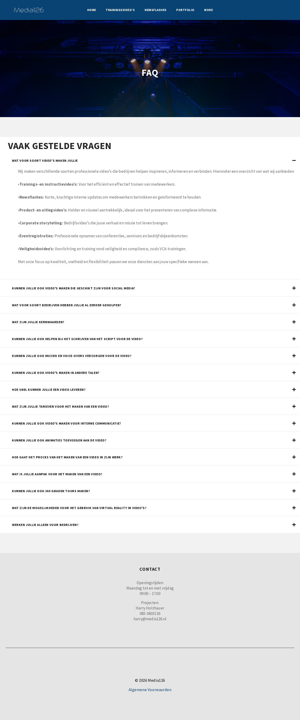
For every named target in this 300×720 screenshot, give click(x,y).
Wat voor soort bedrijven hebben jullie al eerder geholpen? (66, 305)
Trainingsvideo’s (120, 10)
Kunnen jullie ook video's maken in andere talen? (56, 373)
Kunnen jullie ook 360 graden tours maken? (51, 491)
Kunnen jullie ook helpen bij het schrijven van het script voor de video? (77, 339)
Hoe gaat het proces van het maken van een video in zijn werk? (67, 457)
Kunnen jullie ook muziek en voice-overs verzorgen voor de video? (71, 356)
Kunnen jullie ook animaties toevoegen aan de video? (59, 440)
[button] (150, 160)
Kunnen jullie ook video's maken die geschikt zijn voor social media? (73, 288)
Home (91, 10)
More (208, 10)
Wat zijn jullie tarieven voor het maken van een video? (60, 406)
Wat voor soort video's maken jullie (45, 160)
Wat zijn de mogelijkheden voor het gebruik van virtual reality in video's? (79, 508)
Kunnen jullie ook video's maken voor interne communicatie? (66, 423)
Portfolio (185, 10)
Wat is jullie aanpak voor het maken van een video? (57, 474)
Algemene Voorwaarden (150, 689)
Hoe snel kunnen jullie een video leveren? (49, 389)
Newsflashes (156, 10)
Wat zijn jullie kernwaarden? (38, 322)
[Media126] (28, 10)
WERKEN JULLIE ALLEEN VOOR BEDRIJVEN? (45, 525)
